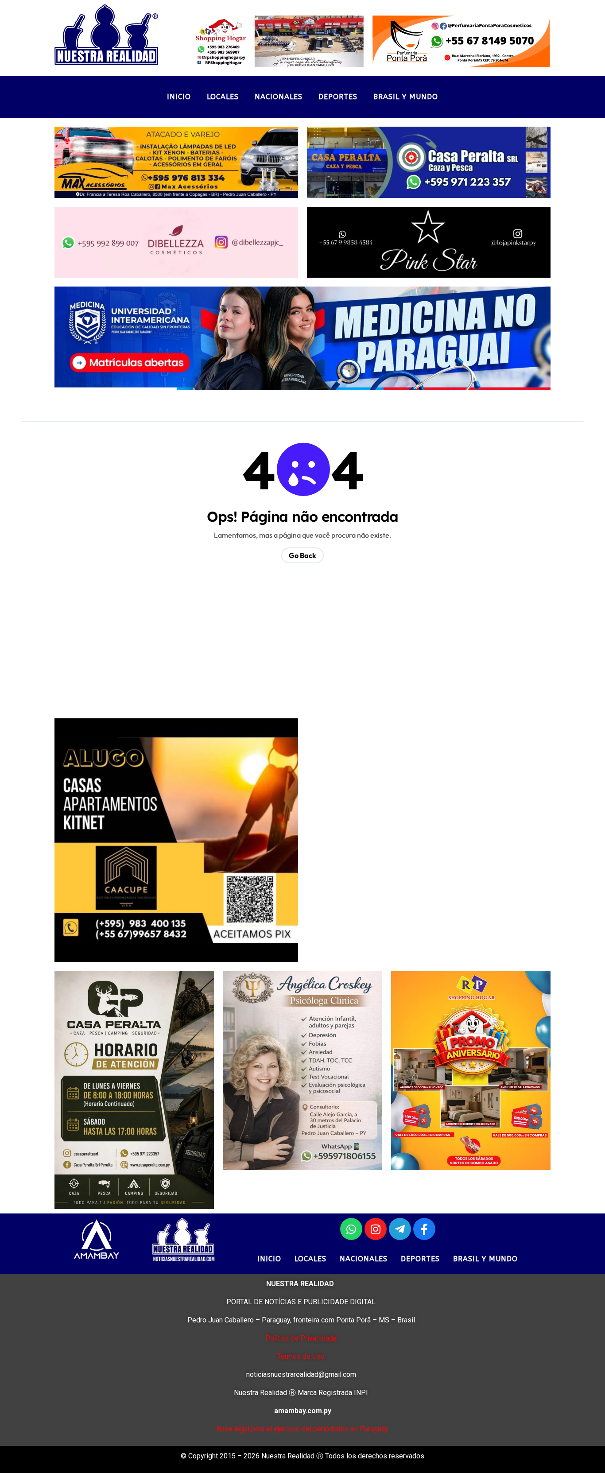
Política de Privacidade (301, 1338)
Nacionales (278, 97)
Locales (223, 97)
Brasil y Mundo (405, 97)
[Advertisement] (304, 647)
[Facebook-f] (424, 1229)
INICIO (179, 97)
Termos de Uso (301, 1356)
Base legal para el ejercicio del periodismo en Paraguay (302, 1429)
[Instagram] (376, 1229)
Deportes (337, 97)
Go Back (302, 555)
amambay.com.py (302, 1411)
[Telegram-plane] (400, 1229)
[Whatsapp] (351, 1229)
